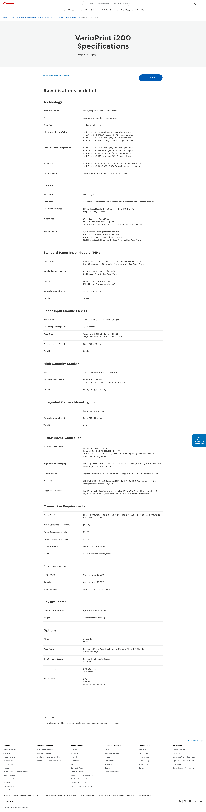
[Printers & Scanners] (100, 10)
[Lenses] (83, 10)
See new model (150, 77)
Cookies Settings (144, 795)
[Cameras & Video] (75, 10)
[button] (199, 440)
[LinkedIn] (190, 801)
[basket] (201, 4)
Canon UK (7, 801)
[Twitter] (196, 801)
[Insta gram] (185, 801)
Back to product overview (58, 76)
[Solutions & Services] (119, 10)
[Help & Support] (133, 10)
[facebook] (180, 801)
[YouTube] (201, 801)
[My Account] (195, 4)
